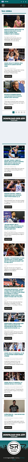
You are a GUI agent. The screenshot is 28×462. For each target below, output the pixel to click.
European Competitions (14, 264)
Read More (8, 44)
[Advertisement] (14, 132)
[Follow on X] (23, 2)
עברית (6, 1)
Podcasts (11, 198)
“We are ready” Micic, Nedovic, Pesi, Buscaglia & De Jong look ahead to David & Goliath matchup (14, 227)
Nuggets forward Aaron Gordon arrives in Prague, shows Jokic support (13, 96)
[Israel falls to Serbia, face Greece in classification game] (14, 54)
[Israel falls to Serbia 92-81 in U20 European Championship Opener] (14, 346)
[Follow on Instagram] (25, 2)
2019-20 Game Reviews (14, 358)
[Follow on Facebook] (21, 2)
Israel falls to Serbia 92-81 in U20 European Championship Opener (14, 354)
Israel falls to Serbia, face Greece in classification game (13, 64)
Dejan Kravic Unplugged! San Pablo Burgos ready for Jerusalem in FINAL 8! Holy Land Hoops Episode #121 (14, 326)
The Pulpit (9, 419)
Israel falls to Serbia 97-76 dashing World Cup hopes (13, 383)
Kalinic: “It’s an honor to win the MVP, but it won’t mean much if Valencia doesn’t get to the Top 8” (14, 260)
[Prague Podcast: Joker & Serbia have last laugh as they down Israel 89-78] (14, 185)
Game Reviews (12, 359)
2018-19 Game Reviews (14, 386)
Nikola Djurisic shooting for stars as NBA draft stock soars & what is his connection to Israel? (14, 32)
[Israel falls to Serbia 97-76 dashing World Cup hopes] (14, 376)
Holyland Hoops (13, 36)
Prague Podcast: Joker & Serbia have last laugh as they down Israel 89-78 (12, 195)
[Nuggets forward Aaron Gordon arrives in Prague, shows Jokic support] (14, 87)
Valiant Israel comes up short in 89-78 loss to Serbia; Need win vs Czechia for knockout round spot (14, 162)
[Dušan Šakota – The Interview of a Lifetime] (14, 406)
